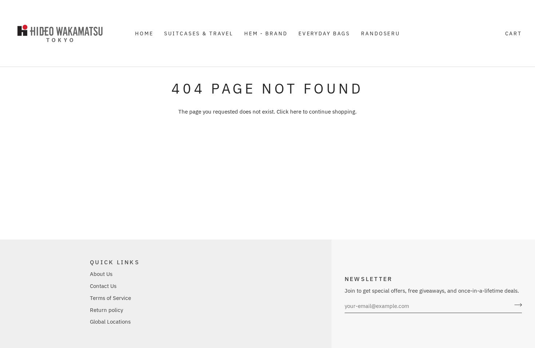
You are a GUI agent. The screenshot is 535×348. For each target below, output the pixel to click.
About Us (101, 273)
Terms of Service (110, 297)
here (295, 111)
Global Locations (110, 321)
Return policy (106, 310)
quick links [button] (115, 262)
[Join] (516, 305)
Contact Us (103, 285)
